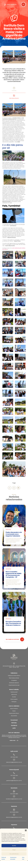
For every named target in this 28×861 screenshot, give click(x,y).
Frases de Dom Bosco (14, 713)
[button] (26, 830)
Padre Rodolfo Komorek (14, 685)
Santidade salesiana (14, 682)
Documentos (14, 715)
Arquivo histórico (14, 708)
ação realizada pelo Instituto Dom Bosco (13, 248)
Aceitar (14, 845)
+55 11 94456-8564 (14, 812)
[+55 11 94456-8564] (14, 810)
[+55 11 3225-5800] (14, 791)
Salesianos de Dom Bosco (14, 675)
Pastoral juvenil (14, 692)
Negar (14, 849)
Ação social (14, 694)
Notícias (14, 723)
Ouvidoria (14, 725)
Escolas (14, 696)
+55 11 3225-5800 (14, 793)
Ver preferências (14, 854)
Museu (14, 711)
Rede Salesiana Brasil (14, 678)
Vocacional (14, 720)
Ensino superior (14, 699)
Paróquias (14, 701)
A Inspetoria (14, 680)
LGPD (14, 728)
